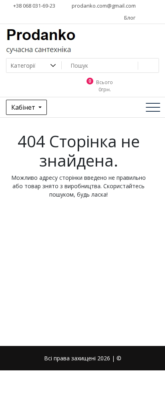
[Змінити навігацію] (153, 107)
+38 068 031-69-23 (33, 5)
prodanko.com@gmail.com (103, 5)
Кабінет (24, 107)
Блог (129, 17)
